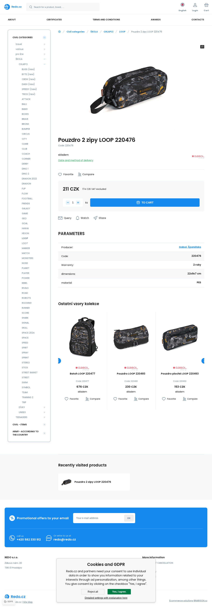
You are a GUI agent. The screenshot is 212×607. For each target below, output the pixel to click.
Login (129, 518)
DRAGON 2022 (29, 178)
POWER (25, 278)
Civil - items (20, 424)
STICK (25, 367)
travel (19, 44)
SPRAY (25, 352)
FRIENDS (26, 203)
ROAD (25, 292)
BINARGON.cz (200, 600)
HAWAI (25, 228)
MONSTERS (27, 258)
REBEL (24, 283)
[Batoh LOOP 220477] (82, 336)
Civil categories (76, 31)
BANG (25, 109)
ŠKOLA (94, 31)
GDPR (147, 567)
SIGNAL (25, 322)
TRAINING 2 (27, 397)
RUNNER (26, 307)
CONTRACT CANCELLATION (159, 562)
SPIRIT (25, 347)
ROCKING (27, 302)
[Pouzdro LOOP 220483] (131, 336)
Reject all (93, 591)
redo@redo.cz (65, 539)
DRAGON (26, 183)
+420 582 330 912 (29, 539)
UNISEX (22, 412)
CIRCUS (26, 133)
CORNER (26, 158)
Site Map (28, 602)
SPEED (25, 342)
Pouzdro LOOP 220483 (131, 373)
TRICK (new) (28, 94)
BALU (24, 104)
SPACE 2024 (28, 332)
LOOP (122, 31)
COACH (26, 153)
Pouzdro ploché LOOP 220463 (180, 373)
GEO (24, 218)
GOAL (25, 223)
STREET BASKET (30, 372)
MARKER (26, 248)
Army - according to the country (26, 433)
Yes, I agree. (119, 591)
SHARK (25, 317)
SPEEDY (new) (29, 89)
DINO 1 (25, 168)
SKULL (25, 327)
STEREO (26, 362)
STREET (25, 377)
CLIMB (25, 143)
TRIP (24, 402)
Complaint (150, 576)
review (148, 580)
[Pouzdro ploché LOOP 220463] (180, 336)
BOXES (25, 114)
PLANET (25, 268)
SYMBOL (26, 387)
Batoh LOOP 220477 (82, 373)
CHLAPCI (108, 31)
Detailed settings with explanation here (106, 598)
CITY (24, 138)
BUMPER (26, 128)
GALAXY (26, 208)
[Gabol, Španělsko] (198, 157)
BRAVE (25, 119)
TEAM (25, 392)
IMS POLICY (150, 571)
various (19, 49)
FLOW (25, 193)
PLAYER (25, 273)
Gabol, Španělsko (190, 247)
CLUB (24, 148)
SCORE (25, 312)
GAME (25, 213)
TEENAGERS (21, 417)
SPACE (25, 337)
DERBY (25, 163)
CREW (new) (28, 79)
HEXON (25, 233)
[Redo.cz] (59, 31)
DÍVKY (22, 407)
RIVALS (25, 288)
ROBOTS (26, 297)
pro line (20, 54)
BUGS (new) (28, 69)
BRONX (25, 124)
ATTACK (26, 99)
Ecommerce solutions (181, 600)
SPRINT (25, 357)
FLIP (24, 188)
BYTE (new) (28, 74)
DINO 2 (25, 173)
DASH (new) (28, 84)
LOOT (25, 243)
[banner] (13, 6)
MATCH (26, 253)
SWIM (25, 382)
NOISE (25, 263)
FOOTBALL (27, 198)
